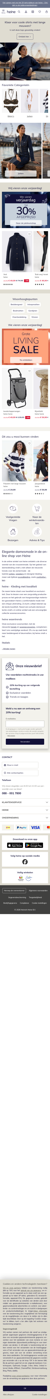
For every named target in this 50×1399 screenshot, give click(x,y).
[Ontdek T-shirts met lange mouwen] (25, 61)
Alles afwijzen (8, 1394)
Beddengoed (16, 304)
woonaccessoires (27, 627)
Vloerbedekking (19, 317)
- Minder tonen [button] (8, 648)
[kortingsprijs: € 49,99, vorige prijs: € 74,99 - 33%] (17, 251)
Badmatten (18, 310)
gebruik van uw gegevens (31, 1290)
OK (25, 1388)
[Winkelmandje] (46, 12)
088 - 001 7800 (11, 793)
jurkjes (12, 574)
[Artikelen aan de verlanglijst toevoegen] (29, 234)
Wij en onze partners (12, 1288)
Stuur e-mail (12, 766)
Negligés (6, 642)
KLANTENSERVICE (12, 802)
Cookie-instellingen (39, 1394)
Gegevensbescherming (17, 897)
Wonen (34, 317)
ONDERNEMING (10, 817)
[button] (3, 12)
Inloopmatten (33, 304)
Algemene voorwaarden (38, 890)
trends (14, 627)
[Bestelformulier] (32, 12)
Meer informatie (40, 1311)
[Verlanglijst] (39, 12)
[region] (25, 1339)
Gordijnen (32, 310)
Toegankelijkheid (35, 897)
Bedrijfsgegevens (10, 903)
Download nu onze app (25, 839)
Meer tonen (11, 735)
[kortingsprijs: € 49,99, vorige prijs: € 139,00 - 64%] (17, 388)
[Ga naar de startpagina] (11, 12)
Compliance (24, 903)
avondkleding (24, 577)
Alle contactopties (15, 773)
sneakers (20, 574)
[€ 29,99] (17, 460)
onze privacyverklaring (20, 1376)
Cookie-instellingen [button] (39, 903)
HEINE (5, 810)
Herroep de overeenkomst (14, 890)
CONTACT (7, 757)
